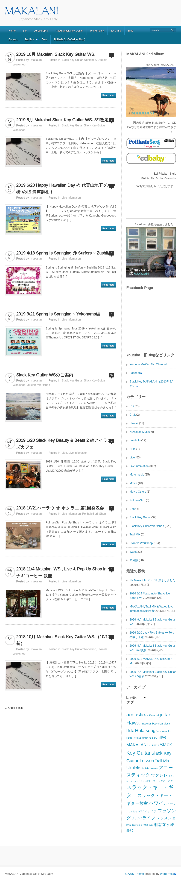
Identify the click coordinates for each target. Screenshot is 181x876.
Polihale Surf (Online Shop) (69, 39)
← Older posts (14, 707)
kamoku (166, 731)
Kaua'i (129, 737)
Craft (133, 414)
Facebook (136, 372)
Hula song (145, 730)
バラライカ (143, 811)
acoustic (135, 714)
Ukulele (133, 767)
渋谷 (151, 825)
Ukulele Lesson (149, 768)
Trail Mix (29, 39)
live (163, 737)
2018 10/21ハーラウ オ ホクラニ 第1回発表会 (60, 507)
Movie (133, 483)
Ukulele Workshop (38, 384)
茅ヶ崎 (168, 825)
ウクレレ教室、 (145, 781)
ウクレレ (159, 775)
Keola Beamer (141, 738)
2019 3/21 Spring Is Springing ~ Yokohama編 (58, 313)
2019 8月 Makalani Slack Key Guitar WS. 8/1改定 (62, 119)
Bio (25, 30)
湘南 (158, 824)
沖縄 (145, 825)
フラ (153, 811)
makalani (36, 59)
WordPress (167, 873)
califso (149, 715)
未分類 (134, 560)
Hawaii (134, 423)
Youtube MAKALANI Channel (148, 364)
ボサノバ (137, 818)
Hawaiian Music (140, 431)
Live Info (116, 30)
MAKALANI (137, 744)
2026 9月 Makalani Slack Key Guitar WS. (153, 622)
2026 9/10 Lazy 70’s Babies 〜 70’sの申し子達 (152, 635)
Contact (12, 39)
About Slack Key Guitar (69, 30)
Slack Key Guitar (72, 125)
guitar (164, 714)
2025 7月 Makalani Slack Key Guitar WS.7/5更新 (153, 674)
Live (64, 452)
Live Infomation (71, 197)
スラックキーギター (164, 781)
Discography (41, 30)
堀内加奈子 (137, 825)
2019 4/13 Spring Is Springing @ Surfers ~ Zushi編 (63, 253)
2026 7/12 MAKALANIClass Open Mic (151, 661)
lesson (154, 737)
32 (111, 375)
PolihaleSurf (90, 513)
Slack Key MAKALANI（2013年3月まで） (152, 384)
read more (108, 95)
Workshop (97, 30)
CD (132, 406)
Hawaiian (146, 724)
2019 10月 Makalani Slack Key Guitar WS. (55, 54)
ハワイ (156, 803)
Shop (102, 513)
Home (12, 30)
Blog (130, 30)
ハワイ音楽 (131, 811)
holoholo (135, 440)
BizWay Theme (134, 873)
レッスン (164, 818)
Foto (44, 39)
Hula (133, 449)
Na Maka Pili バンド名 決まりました (152, 580)
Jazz (158, 731)
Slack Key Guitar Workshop (79, 59)
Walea (134, 551)
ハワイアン (170, 804)
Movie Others (138, 491)
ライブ (149, 817)
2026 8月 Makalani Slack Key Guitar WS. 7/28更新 (153, 648)
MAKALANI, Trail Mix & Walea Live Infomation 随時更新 (151, 609)
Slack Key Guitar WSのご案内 (44, 374)
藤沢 (129, 830)
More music (137, 474)
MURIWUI (153, 745)
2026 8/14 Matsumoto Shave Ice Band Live (150, 596)
